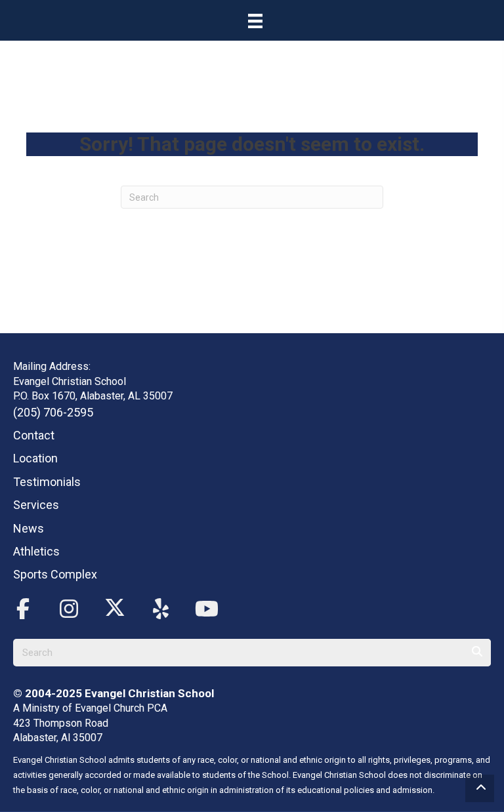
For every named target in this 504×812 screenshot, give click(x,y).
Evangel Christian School (149, 693)
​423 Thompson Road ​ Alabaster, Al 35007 (62, 730)
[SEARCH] (477, 652)
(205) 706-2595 (53, 412)
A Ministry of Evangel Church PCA (90, 708)
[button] (23, 609)
